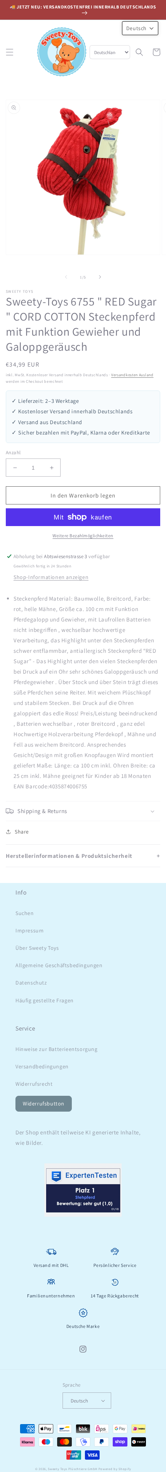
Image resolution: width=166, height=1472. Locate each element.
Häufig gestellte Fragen (44, 1000)
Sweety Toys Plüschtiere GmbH (72, 1469)
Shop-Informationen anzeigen (51, 577)
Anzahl (13, 452)
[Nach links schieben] (66, 276)
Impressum (29, 930)
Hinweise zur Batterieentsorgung (56, 1049)
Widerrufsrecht (34, 1083)
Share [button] (22, 831)
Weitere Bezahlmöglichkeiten (83, 535)
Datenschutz (31, 982)
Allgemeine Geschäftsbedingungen (59, 965)
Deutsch (79, 1400)
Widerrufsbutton (43, 1103)
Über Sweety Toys (37, 947)
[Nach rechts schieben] (99, 276)
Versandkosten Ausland (132, 374)
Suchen (24, 913)
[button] (9, 52)
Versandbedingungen (42, 1066)
